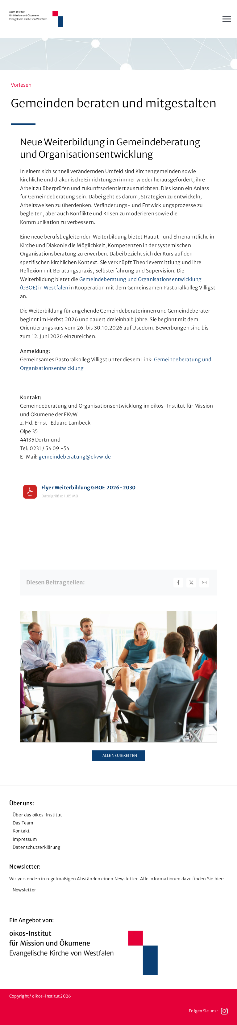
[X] (191, 582)
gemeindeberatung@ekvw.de (75, 457)
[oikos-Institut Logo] (36, 13)
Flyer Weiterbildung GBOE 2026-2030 (88, 487)
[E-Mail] (204, 582)
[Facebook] (178, 582)
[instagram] (224, 1011)
